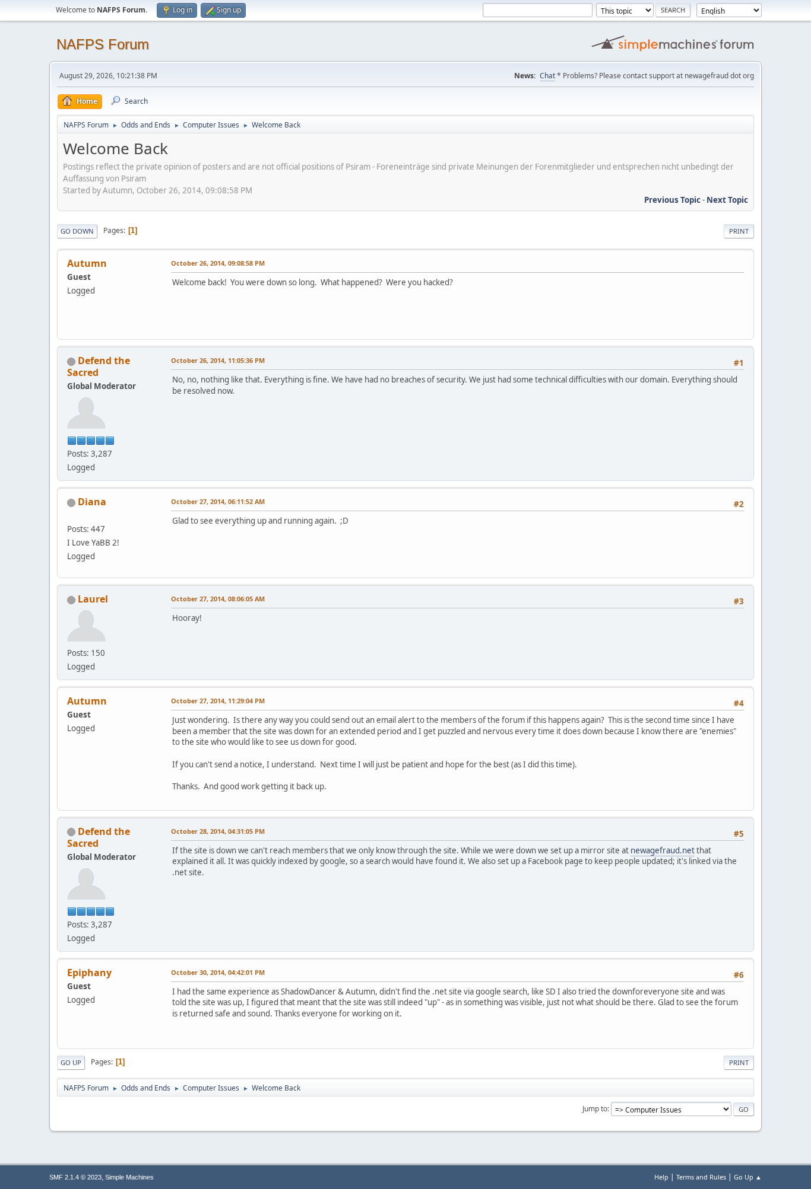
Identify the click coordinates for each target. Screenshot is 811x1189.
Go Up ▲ (748, 1176)
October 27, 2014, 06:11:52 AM (218, 501)
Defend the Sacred (98, 366)
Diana (92, 501)
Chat (547, 76)
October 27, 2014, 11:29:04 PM (218, 700)
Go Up (71, 1062)
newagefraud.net (663, 850)
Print (739, 231)
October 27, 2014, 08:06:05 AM (218, 598)
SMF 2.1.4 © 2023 (75, 1177)
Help (661, 1176)
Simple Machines (129, 1177)
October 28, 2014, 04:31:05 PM (218, 831)
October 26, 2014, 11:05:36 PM (218, 360)
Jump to (594, 1109)
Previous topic (672, 200)
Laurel (93, 598)
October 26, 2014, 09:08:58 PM (218, 263)
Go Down (77, 231)
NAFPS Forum (102, 44)
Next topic (727, 200)
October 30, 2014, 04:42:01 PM (218, 972)
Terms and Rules (701, 1176)
